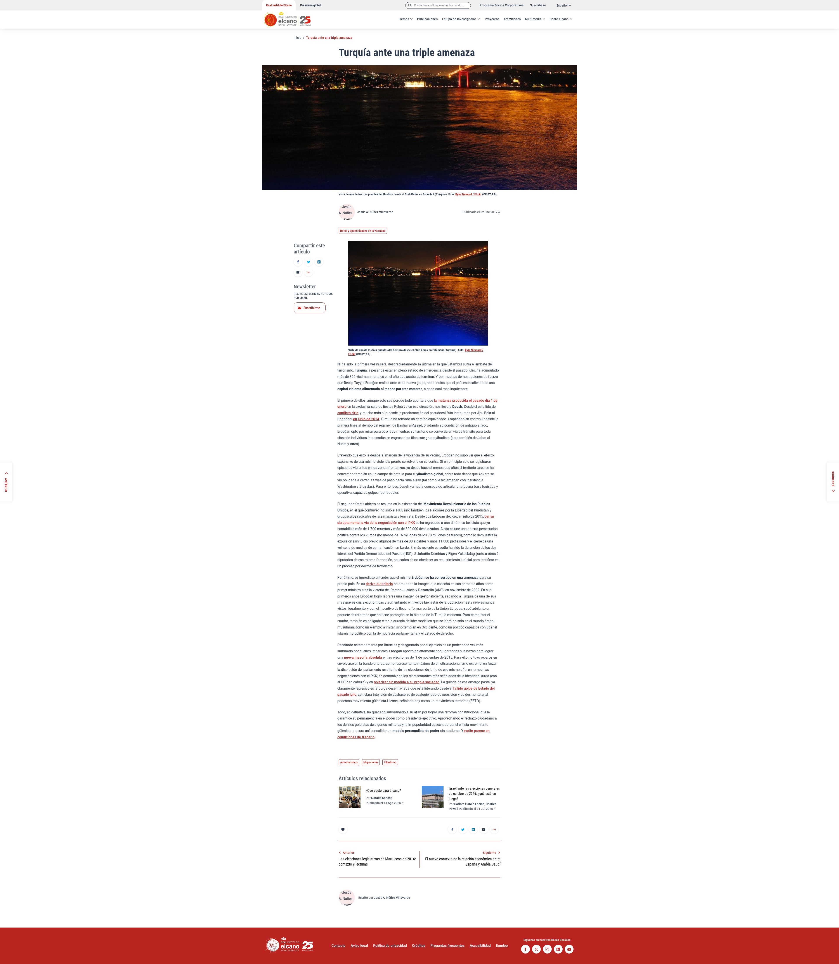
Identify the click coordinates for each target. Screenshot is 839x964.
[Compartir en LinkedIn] (319, 262)
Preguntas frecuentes (447, 945)
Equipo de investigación (459, 19)
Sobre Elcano (559, 19)
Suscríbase (538, 5)
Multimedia (533, 19)
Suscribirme (311, 308)
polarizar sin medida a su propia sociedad (406, 682)
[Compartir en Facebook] (298, 262)
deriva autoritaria (379, 584)
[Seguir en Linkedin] (558, 950)
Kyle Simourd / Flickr (468, 194)
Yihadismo (390, 762)
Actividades (512, 19)
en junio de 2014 (366, 419)
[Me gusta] (343, 829)
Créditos (418, 945)
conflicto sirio (347, 413)
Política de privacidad (390, 945)
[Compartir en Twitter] (308, 262)
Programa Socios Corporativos (502, 5)
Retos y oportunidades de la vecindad (362, 230)
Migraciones (370, 762)
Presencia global (310, 5)
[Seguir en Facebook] (525, 950)
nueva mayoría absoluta (363, 657)
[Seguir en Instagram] (547, 950)
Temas (404, 19)
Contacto (338, 945)
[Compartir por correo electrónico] (298, 272)
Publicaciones (427, 19)
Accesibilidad (480, 945)
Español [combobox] (562, 5)
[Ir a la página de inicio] (291, 17)
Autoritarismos (349, 762)
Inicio (297, 38)
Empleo (502, 945)
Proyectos (492, 19)
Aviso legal (359, 945)
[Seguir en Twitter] (536, 950)
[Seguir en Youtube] (569, 950)
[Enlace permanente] (308, 272)
